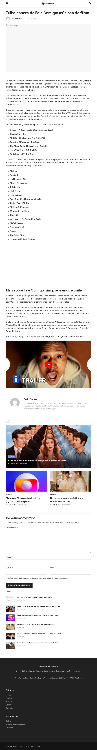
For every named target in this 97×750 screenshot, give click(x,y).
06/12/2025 (66, 505)
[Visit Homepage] (48, 3)
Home (8, 695)
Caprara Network (51, 678)
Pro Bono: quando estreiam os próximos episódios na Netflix (40, 634)
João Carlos (19, 19)
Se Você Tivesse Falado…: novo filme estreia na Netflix (37, 643)
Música (9, 701)
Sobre (8, 721)
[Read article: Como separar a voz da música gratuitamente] (10, 599)
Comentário (12, 527)
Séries (53, 494)
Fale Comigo (84, 81)
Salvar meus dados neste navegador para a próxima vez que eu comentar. (38, 578)
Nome (9, 557)
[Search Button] (90, 3)
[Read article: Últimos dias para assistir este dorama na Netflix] (70, 481)
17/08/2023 (32, 19)
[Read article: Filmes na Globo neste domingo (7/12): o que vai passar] (26, 481)
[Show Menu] (7, 3)
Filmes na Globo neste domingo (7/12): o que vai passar (38, 615)
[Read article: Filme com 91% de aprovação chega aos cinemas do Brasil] (48, 446)
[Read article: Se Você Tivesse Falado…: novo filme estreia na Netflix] (10, 645)
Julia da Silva (15, 464)
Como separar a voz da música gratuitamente (34, 597)
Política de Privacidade (15, 724)
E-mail (9, 568)
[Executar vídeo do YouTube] (48, 364)
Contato (9, 708)
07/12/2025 (24, 464)
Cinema (12, 456)
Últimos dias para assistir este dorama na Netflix (36, 625)
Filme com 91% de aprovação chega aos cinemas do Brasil (37, 460)
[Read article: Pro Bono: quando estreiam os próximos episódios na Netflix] (10, 636)
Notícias (9, 698)
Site (52, 568)
